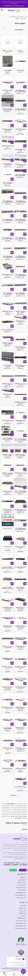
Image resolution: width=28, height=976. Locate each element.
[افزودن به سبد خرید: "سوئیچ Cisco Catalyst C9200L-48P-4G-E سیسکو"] (24, 252)
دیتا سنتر (6, 2)
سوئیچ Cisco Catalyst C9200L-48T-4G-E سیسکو (7, 201)
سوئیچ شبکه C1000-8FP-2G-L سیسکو (20, 473)
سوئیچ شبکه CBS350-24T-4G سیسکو (7, 667)
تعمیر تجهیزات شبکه (21, 897)
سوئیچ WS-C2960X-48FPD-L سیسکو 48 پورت (20, 510)
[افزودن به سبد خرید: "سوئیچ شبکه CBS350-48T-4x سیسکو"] (24, 380)
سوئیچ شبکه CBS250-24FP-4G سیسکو (7, 708)
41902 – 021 (16, 863)
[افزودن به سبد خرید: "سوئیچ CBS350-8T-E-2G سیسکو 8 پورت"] (12, 683)
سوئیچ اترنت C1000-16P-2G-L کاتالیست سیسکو (20, 455)
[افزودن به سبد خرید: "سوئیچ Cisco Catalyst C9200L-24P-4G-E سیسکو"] (24, 86)
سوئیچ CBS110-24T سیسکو (20, 787)
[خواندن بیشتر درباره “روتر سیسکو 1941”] (12, 543)
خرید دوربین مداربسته (20, 928)
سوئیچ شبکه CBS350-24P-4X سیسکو (7, 384)
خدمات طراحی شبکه (21, 892)
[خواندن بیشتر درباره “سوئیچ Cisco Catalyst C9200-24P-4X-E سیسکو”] (12, 252)
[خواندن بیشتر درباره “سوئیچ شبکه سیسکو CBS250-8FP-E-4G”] (12, 724)
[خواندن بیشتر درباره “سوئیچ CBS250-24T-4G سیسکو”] (24, 764)
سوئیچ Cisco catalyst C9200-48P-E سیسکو (20, 293)
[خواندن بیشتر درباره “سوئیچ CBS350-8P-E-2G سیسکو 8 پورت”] (24, 642)
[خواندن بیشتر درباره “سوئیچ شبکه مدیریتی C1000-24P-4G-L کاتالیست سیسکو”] (12, 434)
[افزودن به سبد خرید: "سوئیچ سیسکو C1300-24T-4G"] (12, 142)
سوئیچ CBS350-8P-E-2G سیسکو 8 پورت (20, 647)
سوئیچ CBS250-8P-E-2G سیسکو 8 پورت (20, 748)
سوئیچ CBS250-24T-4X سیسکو (8, 91)
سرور (16, 2)
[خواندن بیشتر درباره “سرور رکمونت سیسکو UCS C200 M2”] (24, 543)
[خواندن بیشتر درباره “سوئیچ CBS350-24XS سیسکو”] (12, 390)
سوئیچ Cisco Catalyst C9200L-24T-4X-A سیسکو (7, 238)
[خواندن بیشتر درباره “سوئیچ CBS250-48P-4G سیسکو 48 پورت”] (24, 703)
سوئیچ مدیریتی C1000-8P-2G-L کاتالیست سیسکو (7, 473)
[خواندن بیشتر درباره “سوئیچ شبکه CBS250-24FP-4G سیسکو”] (12, 703)
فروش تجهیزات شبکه (22, 2)
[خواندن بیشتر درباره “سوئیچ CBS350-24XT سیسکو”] (24, 317)
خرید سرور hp (22, 911)
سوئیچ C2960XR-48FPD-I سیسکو (20, 150)
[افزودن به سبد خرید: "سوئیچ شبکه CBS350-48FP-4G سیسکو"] (24, 398)
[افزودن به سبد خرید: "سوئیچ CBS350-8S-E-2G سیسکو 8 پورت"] (24, 683)
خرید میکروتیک (22, 908)
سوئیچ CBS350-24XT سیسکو (20, 321)
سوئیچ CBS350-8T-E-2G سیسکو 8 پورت (7, 687)
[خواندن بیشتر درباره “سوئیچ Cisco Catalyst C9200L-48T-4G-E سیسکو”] (12, 197)
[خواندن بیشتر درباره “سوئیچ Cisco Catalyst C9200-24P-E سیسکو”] (12, 289)
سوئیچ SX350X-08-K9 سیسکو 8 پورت (20, 608)
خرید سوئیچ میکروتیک (20, 926)
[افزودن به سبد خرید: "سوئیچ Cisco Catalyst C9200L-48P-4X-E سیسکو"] (24, 271)
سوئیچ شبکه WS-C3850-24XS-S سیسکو (20, 312)
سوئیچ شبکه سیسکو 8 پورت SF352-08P (20, 567)
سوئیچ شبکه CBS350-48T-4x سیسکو (20, 384)
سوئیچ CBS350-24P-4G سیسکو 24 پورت (8, 626)
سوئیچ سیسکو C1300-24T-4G (7, 146)
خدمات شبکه (11, 2)
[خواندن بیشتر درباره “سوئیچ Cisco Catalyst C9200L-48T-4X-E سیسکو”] (24, 234)
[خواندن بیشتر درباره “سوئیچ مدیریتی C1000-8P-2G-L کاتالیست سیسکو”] (12, 469)
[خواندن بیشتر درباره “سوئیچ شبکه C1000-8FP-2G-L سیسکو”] (24, 469)
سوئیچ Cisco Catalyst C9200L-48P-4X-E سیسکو (20, 275)
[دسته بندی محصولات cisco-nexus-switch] (8, 65)
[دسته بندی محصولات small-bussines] (20, 64)
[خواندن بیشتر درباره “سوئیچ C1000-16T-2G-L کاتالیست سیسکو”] (12, 451)
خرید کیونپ (23, 905)
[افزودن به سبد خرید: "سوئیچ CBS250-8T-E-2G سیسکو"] (12, 764)
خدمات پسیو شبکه (21, 885)
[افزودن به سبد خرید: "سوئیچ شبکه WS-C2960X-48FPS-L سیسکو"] (24, 343)
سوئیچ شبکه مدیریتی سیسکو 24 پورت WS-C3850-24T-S (7, 588)
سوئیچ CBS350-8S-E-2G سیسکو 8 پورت (20, 687)
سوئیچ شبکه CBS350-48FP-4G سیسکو (20, 402)
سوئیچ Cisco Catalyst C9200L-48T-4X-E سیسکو (20, 238)
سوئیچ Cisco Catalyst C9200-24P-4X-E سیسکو (8, 257)
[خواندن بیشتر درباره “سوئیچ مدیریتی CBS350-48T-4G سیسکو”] (12, 642)
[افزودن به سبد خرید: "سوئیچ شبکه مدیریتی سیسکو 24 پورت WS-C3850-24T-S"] (12, 583)
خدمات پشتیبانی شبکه (20, 887)
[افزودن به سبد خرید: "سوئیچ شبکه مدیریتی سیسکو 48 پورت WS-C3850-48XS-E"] (12, 563)
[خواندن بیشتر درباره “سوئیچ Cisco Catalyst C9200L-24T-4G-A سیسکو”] (24, 215)
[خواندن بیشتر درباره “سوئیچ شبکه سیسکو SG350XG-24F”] (24, 583)
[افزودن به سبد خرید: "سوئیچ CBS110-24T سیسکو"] (24, 783)
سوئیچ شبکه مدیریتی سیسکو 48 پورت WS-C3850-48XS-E (7, 568)
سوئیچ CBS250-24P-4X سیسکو (20, 421)
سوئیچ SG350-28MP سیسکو (8, 330)
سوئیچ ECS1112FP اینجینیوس (8, 366)
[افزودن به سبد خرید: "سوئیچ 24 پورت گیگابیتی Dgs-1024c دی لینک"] (12, 105)
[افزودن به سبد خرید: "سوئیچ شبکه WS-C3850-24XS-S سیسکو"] (24, 307)
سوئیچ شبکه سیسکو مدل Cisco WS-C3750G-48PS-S (20, 109)
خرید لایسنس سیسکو (7, 528)
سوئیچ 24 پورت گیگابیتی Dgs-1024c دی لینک (7, 109)
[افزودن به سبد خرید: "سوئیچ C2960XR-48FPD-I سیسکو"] (24, 145)
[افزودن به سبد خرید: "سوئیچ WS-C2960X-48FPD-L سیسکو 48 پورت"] (24, 506)
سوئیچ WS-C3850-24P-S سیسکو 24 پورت (8, 510)
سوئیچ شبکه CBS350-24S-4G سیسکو (20, 667)
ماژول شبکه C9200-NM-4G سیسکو (7, 275)
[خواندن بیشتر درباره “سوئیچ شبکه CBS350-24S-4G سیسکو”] (24, 663)
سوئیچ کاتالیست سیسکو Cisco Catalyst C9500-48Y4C (20, 176)
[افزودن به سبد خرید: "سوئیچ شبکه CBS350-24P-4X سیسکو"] (12, 380)
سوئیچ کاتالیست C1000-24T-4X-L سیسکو (7, 183)
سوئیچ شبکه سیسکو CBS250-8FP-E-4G (7, 728)
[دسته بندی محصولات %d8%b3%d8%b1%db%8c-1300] (20, 45)
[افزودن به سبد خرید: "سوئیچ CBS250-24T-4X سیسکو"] (12, 86)
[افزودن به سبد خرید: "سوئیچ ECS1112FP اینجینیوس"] (12, 361)
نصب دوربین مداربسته (20, 895)
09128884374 (7, 6)
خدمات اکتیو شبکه (21, 882)
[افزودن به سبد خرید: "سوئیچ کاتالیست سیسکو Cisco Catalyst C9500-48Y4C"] (24, 170)
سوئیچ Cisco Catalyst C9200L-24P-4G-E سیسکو (20, 91)
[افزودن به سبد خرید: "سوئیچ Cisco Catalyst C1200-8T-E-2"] (12, 160)
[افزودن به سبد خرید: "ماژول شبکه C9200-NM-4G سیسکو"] (12, 271)
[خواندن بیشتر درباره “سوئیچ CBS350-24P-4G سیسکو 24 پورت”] (12, 622)
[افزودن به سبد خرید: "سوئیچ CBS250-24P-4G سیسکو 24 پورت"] (24, 724)
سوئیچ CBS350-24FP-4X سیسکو (7, 312)
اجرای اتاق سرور (22, 880)
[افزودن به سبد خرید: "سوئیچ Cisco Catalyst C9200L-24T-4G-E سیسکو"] (24, 524)
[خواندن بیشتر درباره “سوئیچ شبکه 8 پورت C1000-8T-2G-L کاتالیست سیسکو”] (24, 487)
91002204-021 (8, 863)
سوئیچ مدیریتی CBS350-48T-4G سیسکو (7, 647)
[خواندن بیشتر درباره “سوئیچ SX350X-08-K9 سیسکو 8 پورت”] (24, 604)
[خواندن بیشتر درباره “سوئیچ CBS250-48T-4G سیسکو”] (12, 744)
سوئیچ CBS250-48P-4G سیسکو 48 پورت (20, 708)
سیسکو (20, 112)
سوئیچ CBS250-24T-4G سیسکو (20, 769)
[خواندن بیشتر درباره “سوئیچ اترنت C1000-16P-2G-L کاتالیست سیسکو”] (24, 451)
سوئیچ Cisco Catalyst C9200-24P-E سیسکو (7, 293)
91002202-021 (23, 865)
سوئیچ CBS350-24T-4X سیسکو (20, 129)
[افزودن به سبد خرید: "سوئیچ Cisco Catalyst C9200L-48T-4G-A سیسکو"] (24, 197)
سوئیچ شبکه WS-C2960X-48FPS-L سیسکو (20, 347)
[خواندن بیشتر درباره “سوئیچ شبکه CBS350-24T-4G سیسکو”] (12, 663)
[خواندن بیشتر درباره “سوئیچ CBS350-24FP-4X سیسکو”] (12, 307)
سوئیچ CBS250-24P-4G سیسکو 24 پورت (20, 728)
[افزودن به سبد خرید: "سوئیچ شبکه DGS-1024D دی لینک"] (12, 417)
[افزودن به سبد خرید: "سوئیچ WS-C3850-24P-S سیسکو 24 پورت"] (12, 506)
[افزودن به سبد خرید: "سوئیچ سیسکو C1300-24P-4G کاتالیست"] (24, 160)
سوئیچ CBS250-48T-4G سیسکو (8, 748)
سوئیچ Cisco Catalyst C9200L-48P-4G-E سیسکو (20, 257)
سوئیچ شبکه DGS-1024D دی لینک (8, 421)
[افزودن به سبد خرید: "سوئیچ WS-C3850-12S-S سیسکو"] (12, 487)
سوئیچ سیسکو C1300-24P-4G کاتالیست (20, 165)
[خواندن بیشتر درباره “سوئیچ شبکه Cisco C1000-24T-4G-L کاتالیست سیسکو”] (24, 435)
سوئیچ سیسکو (23, 18)
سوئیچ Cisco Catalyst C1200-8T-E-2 (7, 164)
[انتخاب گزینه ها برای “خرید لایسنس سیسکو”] (12, 524)
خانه (26, 16)
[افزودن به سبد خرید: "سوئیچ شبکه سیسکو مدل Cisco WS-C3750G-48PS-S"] (24, 105)
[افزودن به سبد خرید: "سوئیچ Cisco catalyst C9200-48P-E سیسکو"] (24, 289)
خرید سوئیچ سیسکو (21, 923)
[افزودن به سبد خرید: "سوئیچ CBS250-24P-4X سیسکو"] (24, 417)
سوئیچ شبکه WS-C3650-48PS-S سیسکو (8, 343)
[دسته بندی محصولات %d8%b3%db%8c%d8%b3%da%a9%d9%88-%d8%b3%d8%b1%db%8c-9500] (8, 45)
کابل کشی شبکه (14, 3)
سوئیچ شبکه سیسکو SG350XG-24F (20, 588)
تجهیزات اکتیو (20, 16)
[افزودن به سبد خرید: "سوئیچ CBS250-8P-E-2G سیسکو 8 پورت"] (24, 744)
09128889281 (15, 865)
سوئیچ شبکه (12, 16)
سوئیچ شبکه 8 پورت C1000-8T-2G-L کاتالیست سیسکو (20, 491)
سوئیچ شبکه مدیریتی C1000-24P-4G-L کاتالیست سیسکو (7, 439)
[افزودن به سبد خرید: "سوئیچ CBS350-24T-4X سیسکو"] (24, 125)
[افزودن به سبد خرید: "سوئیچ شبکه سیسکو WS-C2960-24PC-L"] (12, 125)
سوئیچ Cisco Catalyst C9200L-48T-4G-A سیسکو (20, 201)
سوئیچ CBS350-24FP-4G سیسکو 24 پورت (20, 626)
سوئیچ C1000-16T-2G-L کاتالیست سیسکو (8, 455)
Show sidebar (18, 29)
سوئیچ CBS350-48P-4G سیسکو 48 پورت (8, 608)
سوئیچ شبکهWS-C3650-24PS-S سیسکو (20, 366)
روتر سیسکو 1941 (7, 546)
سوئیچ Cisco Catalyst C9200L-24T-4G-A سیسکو (20, 220)
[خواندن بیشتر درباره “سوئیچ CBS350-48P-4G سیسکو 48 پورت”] (12, 604)
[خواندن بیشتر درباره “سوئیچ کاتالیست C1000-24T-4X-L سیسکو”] (12, 179)
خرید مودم (23, 916)
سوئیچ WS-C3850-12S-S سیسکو (7, 492)
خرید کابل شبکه (22, 913)
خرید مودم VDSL (22, 918)
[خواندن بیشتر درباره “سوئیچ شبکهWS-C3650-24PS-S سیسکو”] (24, 361)
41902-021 (17, 818)
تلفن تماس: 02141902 (19, 6)
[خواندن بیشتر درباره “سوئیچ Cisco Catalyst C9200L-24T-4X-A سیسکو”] (12, 234)
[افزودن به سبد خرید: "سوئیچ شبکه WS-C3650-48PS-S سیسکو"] (12, 339)
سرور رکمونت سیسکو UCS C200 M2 (20, 547)
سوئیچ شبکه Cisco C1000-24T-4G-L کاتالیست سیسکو (20, 439)
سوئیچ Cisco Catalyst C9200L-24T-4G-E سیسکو (20, 529)
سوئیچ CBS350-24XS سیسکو (7, 395)
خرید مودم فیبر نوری (21, 921)
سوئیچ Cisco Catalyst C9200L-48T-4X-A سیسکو (7, 220)
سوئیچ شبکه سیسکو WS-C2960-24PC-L (7, 129)
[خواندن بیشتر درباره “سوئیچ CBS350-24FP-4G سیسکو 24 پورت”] (24, 622)
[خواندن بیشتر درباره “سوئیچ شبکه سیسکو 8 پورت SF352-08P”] (24, 563)
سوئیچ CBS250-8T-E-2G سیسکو (7, 769)
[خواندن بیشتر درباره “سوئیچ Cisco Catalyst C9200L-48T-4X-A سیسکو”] (12, 215)
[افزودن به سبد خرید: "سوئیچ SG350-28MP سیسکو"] (12, 326)
